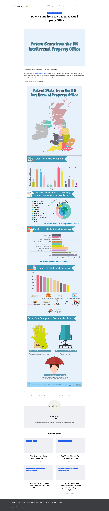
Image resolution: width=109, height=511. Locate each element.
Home (13, 502)
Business (50, 12)
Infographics (57, 12)
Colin (54, 418)
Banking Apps (63, 6)
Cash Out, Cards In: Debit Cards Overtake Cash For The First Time (39, 485)
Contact (47, 502)
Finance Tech (36, 468)
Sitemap (60, 502)
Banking (29, 468)
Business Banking (74, 6)
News (43, 468)
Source (25, 391)
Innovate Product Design (41, 73)
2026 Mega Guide (52, 6)
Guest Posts (53, 502)
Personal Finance (32, 470)
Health (60, 468)
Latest (18, 502)
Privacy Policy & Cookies (37, 502)
